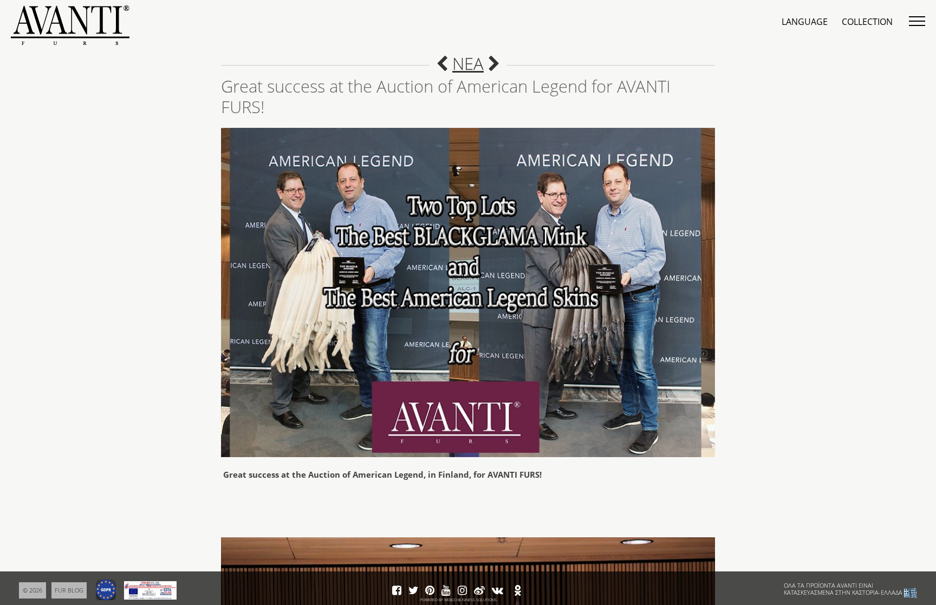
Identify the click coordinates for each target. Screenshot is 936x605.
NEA (468, 63)
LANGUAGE (805, 22)
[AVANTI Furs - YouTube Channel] (446, 591)
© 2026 (32, 590)
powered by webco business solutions (458, 600)
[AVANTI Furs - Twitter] (413, 591)
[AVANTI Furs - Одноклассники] (517, 591)
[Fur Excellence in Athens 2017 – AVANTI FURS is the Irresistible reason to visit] (494, 63)
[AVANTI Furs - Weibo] (479, 591)
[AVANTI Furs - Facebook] (396, 591)
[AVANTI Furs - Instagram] (462, 591)
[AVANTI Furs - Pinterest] (429, 591)
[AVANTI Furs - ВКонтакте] (497, 591)
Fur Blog (69, 590)
